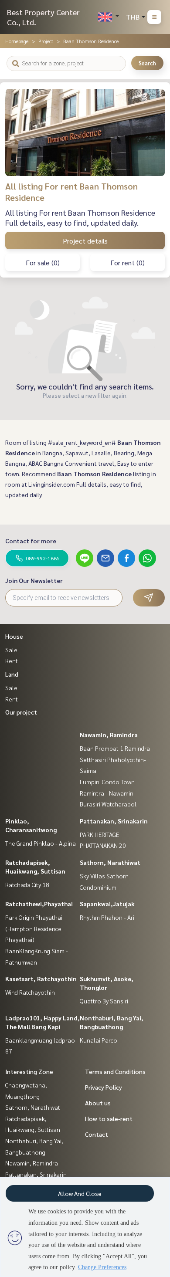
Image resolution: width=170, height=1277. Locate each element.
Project (45, 40)
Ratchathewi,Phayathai (39, 904)
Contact (96, 1134)
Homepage (16, 40)
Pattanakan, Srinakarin (114, 821)
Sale (11, 650)
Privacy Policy (103, 1087)
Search (147, 63)
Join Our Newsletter (34, 580)
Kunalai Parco (98, 1040)
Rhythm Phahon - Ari (107, 917)
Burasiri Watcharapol (108, 804)
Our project (21, 712)
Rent (11, 660)
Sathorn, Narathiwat (110, 862)
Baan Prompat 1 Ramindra (115, 748)
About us (98, 1103)
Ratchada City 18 (27, 884)
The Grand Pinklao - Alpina (40, 843)
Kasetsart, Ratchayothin (41, 978)
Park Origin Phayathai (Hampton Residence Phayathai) (33, 928)
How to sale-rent (109, 1118)
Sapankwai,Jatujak (107, 904)
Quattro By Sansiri (104, 1001)
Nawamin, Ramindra (109, 734)
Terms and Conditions (115, 1071)
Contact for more (30, 541)
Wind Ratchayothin (30, 992)
